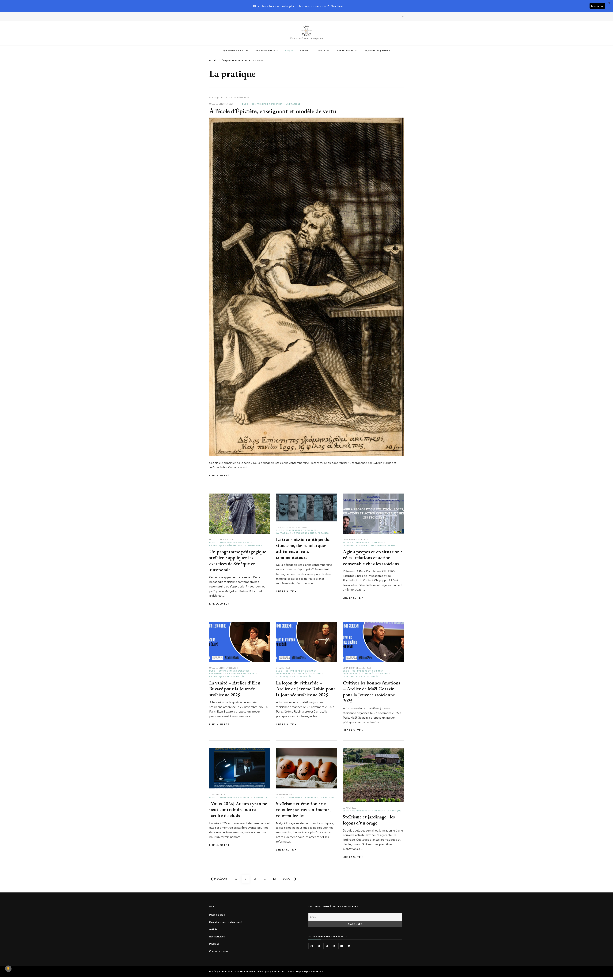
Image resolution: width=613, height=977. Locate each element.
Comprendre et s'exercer (267, 104)
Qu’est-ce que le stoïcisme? (225, 922)
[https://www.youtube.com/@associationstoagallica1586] (341, 946)
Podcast (305, 50)
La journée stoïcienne (240, 673)
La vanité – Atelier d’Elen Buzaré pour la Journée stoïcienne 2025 (234, 689)
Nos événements (265, 50)
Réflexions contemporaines (244, 545)
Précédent (220, 878)
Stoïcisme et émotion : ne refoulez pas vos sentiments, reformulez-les (303, 809)
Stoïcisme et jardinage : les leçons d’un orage (369, 820)
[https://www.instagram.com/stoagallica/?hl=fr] (326, 946)
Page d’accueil (217, 915)
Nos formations (346, 50)
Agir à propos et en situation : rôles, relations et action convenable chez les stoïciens (372, 558)
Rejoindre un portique (377, 50)
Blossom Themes (284, 971)
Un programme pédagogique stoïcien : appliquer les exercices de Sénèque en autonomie (237, 561)
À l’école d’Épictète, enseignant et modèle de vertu (273, 111)
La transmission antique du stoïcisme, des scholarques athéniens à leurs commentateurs (302, 548)
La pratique (293, 104)
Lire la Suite (218, 475)
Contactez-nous (218, 951)
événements (216, 673)
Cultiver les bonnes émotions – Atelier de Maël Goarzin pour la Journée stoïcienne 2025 (371, 692)
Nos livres (323, 50)
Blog (287, 50)
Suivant (288, 878)
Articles (214, 929)
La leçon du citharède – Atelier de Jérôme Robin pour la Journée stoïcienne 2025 (305, 689)
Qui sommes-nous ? (234, 50)
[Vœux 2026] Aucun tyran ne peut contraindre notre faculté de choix (238, 809)
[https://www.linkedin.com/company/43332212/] (334, 946)
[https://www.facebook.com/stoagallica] (311, 946)
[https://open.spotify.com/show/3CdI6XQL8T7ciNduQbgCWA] (349, 946)
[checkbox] (8, 969)
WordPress (316, 971)
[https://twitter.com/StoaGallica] (319, 946)
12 (275, 879)
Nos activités (236, 676)
